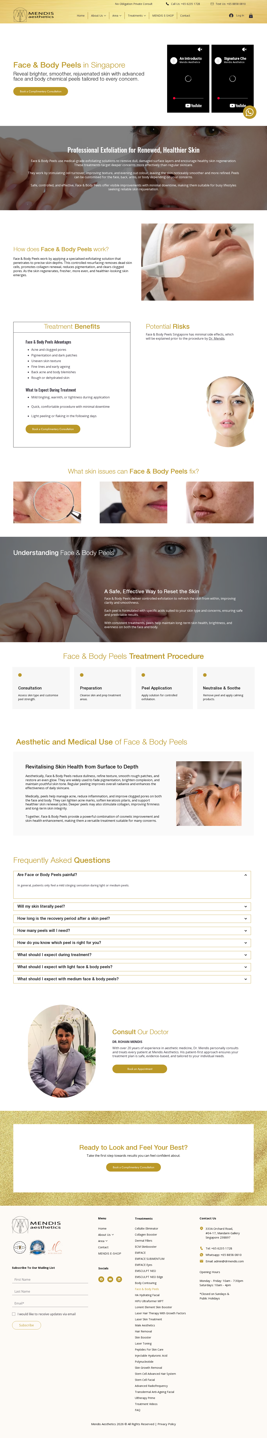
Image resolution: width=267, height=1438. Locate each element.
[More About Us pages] (105, 16)
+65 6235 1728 (190, 4)
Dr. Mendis (217, 338)
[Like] (250, 112)
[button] (251, 15)
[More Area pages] (120, 16)
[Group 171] (101, 1279)
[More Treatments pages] (145, 16)
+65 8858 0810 (236, 4)
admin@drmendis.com (229, 1261)
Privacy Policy (167, 1424)
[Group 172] (110, 1279)
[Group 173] (119, 1279)
